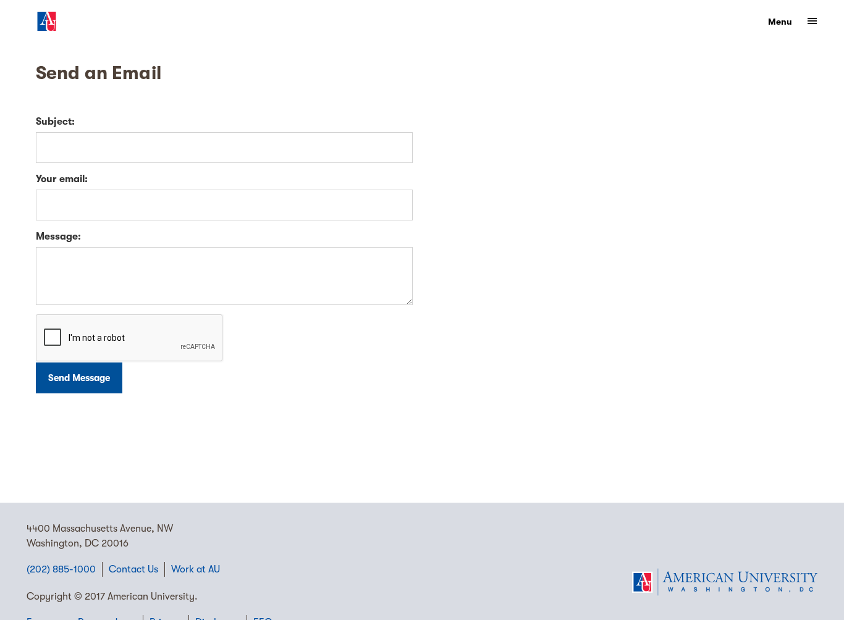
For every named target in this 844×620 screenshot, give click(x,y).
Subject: (55, 121)
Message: (58, 236)
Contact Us (133, 569)
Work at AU (195, 569)
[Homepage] (724, 582)
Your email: (62, 179)
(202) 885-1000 (61, 569)
